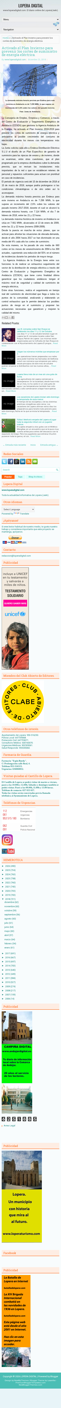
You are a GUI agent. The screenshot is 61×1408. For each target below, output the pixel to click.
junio (7, 927)
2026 (8, 866)
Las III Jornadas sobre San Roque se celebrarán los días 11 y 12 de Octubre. (34, 330)
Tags (20, 477)
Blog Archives (35, 477)
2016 (8, 957)
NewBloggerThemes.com (30, 1385)
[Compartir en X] (9, 317)
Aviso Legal (9, 1125)
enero (7, 947)
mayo (7, 931)
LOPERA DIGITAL (30, 5)
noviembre (9, 906)
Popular (8, 477)
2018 (8, 899)
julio (6, 923)
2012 (8, 974)
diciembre (9, 902)
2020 (8, 891)
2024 (8, 874)
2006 (8, 998)
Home (6, 38)
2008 (8, 990)
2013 (8, 970)
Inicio (33, 445)
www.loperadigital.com (15, 59)
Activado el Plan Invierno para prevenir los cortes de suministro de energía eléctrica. (29, 51)
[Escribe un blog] (6, 317)
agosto (8, 918)
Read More (11, 391)
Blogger (54, 1376)
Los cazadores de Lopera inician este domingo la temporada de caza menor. (38, 398)
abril (6, 935)
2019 (8, 895)
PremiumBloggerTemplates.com (31, 1383)
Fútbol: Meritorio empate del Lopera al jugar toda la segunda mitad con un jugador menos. (36, 422)
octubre (8, 910)
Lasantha (51, 1380)
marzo (7, 939)
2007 (8, 994)
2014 (8, 965)
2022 (8, 882)
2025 (8, 870)
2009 (8, 986)
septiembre (10, 914)
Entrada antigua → (49, 445)
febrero (8, 943)
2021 (8, 886)
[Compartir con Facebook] (13, 317)
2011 (8, 978)
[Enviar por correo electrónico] (3, 317)
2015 (8, 961)
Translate (24, 513)
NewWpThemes (21, 1380)
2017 (8, 953)
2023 (8, 878)
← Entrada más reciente (14, 445)
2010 (8, 982)
